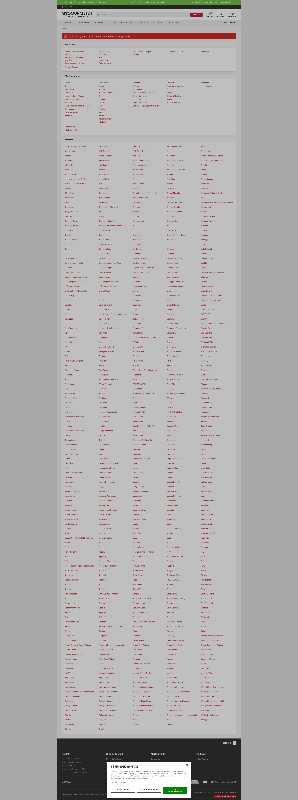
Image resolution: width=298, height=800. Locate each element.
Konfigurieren (149, 790)
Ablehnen (123, 790)
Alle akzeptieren (175, 791)
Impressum (114, 782)
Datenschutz (125, 782)
